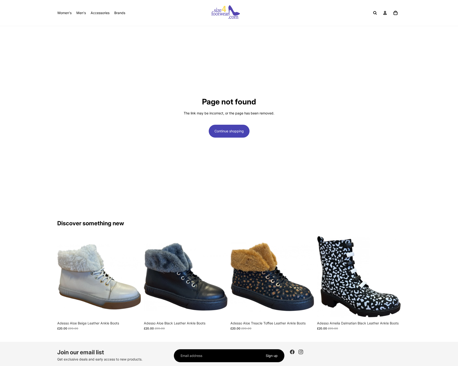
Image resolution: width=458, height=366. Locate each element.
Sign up (272, 356)
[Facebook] (292, 352)
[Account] (385, 13)
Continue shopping (229, 131)
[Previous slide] (64, 277)
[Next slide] (134, 277)
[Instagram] (301, 352)
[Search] (375, 13)
